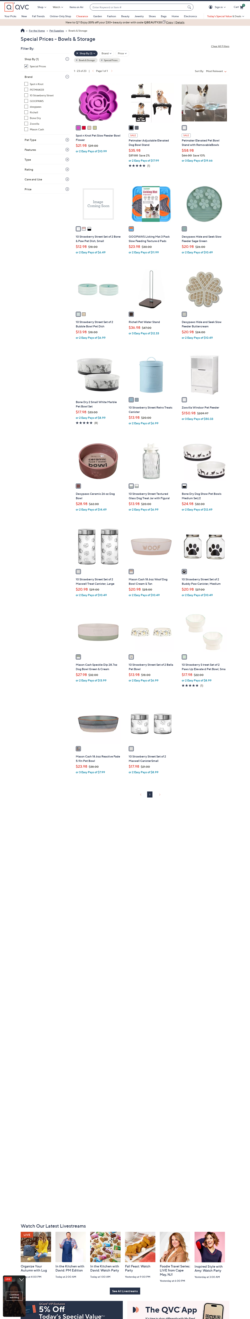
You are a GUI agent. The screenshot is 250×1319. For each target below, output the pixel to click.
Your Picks (10, 16)
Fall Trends (38, 16)
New (24, 16)
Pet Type (30, 140)
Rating (29, 169)
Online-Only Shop (60, 16)
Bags (164, 16)
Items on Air (76, 7)
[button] (211, 7)
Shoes (152, 16)
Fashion (111, 16)
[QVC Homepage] (22, 31)
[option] (125, 22)
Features (30, 150)
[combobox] (138, 7)
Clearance (82, 16)
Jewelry (139, 16)
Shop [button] (40, 7)
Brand (29, 77)
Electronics (190, 16)
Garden (97, 16)
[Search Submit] (189, 7)
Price (28, 189)
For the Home (37, 30)
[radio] (78, 128)
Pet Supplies (56, 30)
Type (28, 159)
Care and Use (33, 179)
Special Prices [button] (110, 60)
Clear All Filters (220, 46)
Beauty (125, 16)
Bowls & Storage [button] (87, 60)
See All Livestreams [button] (125, 1291)
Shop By (32, 59)
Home (175, 16)
